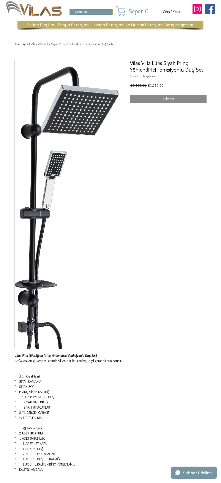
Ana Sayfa (21, 44)
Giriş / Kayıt (172, 11)
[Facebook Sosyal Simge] (210, 9)
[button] (136, 11)
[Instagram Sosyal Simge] (197, 9)
